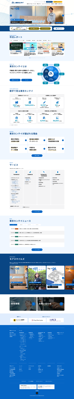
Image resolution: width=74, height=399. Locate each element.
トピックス (29, 224)
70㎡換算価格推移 (15, 40)
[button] (11, 15)
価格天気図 (33, 40)
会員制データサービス (14, 206)
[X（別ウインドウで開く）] (37, 393)
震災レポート (50, 40)
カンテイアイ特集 (21, 40)
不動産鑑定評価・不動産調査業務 (44, 175)
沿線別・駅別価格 (39, 40)
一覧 (10, 40)
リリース (37, 224)
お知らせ (21, 224)
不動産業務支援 (16, 174)
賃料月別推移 (45, 40)
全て (13, 224)
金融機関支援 (30, 174)
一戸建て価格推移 (28, 40)
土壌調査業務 (57, 174)
